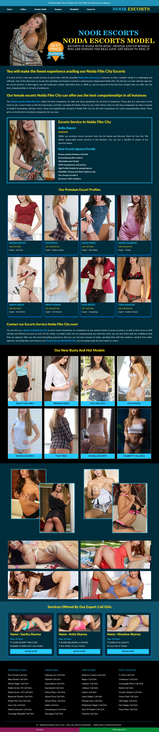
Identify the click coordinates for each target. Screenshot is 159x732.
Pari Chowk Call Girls (17, 675)
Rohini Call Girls (126, 688)
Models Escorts (25, 456)
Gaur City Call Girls (16, 705)
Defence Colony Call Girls (94, 675)
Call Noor (40, 730)
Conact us (91, 9)
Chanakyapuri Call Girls (55, 710)
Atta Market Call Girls (18, 679)
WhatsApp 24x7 (119, 730)
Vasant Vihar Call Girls (55, 701)
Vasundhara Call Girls (54, 684)
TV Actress (61, 456)
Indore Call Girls (89, 692)
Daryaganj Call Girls (54, 714)
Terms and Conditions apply (107, 725)
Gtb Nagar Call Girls (128, 701)
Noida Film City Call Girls (19, 701)
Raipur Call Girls (89, 679)
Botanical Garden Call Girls (20, 697)
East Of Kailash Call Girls (93, 710)
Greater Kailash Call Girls (130, 692)
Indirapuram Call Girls (55, 675)
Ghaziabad (74, 9)
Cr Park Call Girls (127, 675)
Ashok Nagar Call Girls (18, 684)
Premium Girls (61, 404)
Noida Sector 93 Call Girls (20, 688)
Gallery (23, 9)
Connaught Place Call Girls (131, 684)
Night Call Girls (25, 404)
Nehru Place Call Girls (55, 692)
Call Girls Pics (98, 404)
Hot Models (134, 404)
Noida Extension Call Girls (20, 710)
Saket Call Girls (52, 705)
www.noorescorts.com (52, 725)
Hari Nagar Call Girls (128, 705)
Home (9, 9)
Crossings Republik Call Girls (21, 714)
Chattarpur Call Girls (128, 679)
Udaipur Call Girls (90, 684)
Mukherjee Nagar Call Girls (94, 705)
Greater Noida (40, 9)
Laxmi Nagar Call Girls (92, 697)
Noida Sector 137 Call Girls (20, 692)
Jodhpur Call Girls (90, 688)
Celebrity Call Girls (134, 456)
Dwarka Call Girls (90, 714)
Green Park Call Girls (128, 697)
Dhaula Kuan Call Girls (92, 701)
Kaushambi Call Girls (54, 688)
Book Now (31, 651)
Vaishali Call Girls (53, 679)
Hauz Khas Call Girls (128, 710)
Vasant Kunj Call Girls (55, 697)
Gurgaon (58, 9)
